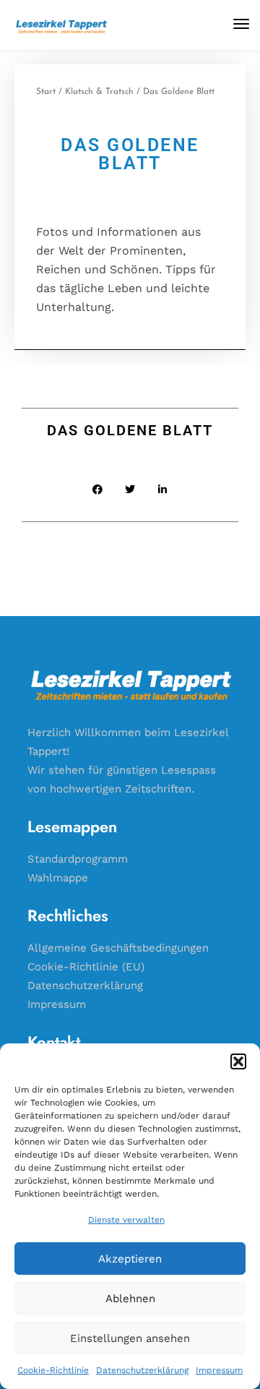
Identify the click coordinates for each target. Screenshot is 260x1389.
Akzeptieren (130, 1258)
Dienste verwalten (126, 1220)
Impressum (219, 1370)
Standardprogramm (77, 859)
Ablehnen (130, 1298)
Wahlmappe (57, 877)
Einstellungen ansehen (130, 1338)
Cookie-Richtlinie (53, 1370)
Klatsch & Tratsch (99, 91)
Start (46, 91)
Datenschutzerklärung (142, 1370)
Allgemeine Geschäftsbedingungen (118, 947)
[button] (238, 1061)
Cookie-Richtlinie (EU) (85, 966)
